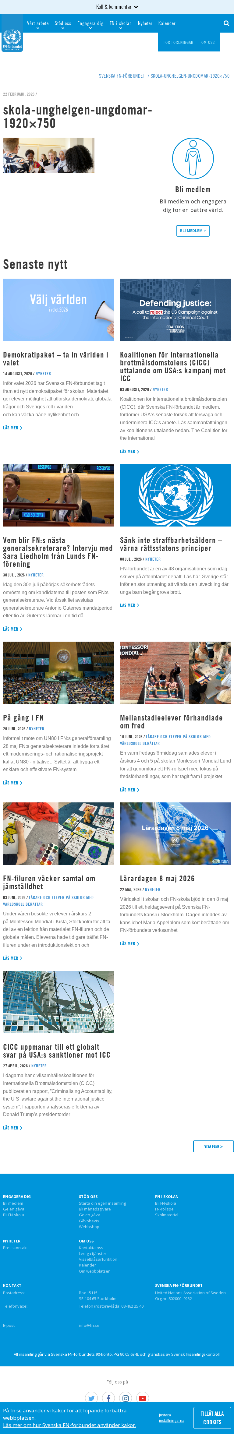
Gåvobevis (89, 1221)
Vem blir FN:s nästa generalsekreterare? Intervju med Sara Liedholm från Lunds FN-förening (58, 552)
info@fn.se (89, 1325)
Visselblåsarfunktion (98, 1259)
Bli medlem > (193, 230)
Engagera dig (90, 23)
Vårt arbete (38, 23)
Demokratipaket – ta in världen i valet (55, 358)
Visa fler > (213, 1146)
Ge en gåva (13, 1209)
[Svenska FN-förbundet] (12, 32)
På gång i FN (23, 717)
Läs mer (11, 428)
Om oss (86, 1241)
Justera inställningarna (171, 1417)
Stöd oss (63, 23)
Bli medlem (13, 1203)
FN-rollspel (165, 1209)
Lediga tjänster (92, 1253)
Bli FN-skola (13, 1215)
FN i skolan (121, 23)
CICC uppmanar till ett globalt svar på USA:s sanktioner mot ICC (57, 1050)
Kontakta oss (91, 1248)
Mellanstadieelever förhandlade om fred (171, 721)
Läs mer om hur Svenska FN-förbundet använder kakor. (69, 1425)
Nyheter (145, 23)
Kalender (167, 23)
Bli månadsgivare (95, 1209)
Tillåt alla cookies (212, 1418)
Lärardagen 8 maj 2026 (157, 878)
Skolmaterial (166, 1215)
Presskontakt (15, 1248)
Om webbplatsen (95, 1271)
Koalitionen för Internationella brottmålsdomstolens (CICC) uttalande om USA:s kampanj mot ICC (173, 366)
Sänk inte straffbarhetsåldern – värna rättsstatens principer (171, 544)
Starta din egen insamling (102, 1203)
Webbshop (89, 1226)
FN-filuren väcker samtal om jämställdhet (49, 882)
